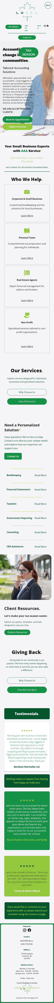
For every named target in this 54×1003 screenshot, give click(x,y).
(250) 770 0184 (26, 28)
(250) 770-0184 (27, 944)
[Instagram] (24, 930)
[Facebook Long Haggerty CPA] (47, 26)
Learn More (27, 215)
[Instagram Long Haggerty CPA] (45, 26)
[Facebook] (29, 930)
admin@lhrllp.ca (26, 941)
